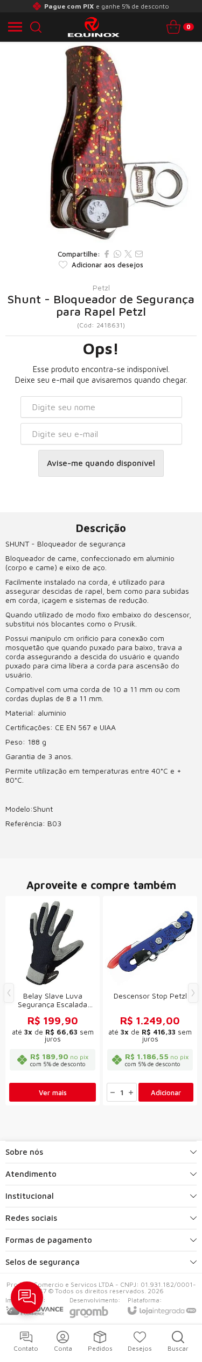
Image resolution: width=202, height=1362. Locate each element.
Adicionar (166, 1092)
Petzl (101, 288)
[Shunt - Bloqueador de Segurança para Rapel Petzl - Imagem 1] (101, 142)
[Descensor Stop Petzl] (150, 1001)
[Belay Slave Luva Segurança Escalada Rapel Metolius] (52, 1001)
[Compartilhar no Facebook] (106, 254)
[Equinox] (98, 27)
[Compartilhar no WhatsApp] (117, 254)
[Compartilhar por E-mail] (139, 254)
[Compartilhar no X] (128, 254)
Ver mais (53, 1092)
